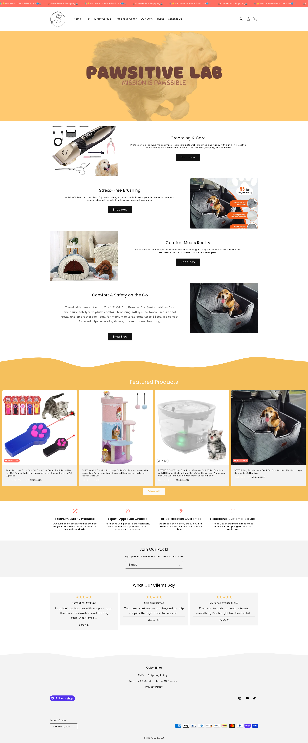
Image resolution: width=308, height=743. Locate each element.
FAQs (141, 675)
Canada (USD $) (62, 727)
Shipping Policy (157, 675)
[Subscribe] (179, 565)
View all (154, 491)
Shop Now (119, 336)
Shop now (188, 157)
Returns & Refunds (140, 681)
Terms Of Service (166, 681)
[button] (241, 18)
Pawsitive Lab (158, 738)
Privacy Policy (154, 687)
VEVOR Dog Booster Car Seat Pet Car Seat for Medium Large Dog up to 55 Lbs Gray (268, 472)
